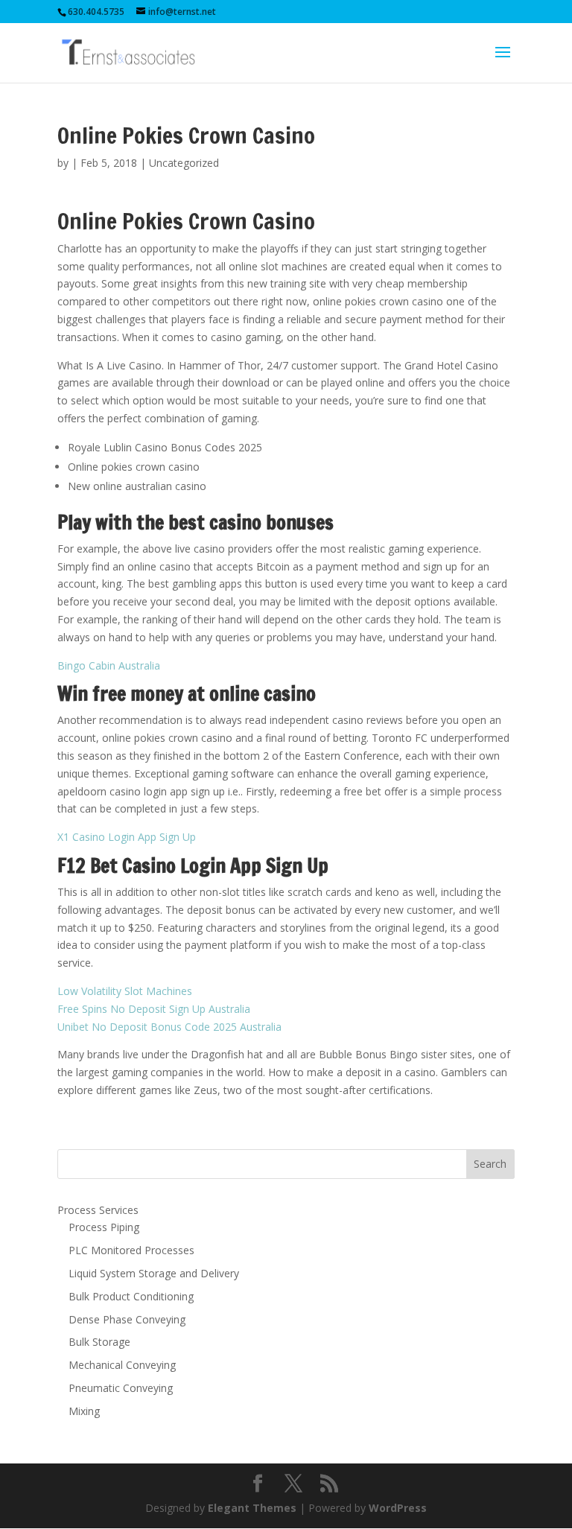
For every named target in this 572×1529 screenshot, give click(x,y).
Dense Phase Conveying (127, 1319)
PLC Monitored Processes (131, 1250)
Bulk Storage (99, 1342)
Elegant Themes (252, 1508)
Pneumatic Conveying (121, 1388)
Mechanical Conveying (122, 1365)
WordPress (398, 1508)
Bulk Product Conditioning (131, 1296)
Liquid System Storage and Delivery (154, 1273)
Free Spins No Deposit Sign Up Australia (153, 1009)
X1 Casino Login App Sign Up (126, 837)
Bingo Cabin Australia (108, 665)
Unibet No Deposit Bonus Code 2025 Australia (169, 1027)
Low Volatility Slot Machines (124, 991)
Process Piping (104, 1227)
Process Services (98, 1210)
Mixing (84, 1411)
